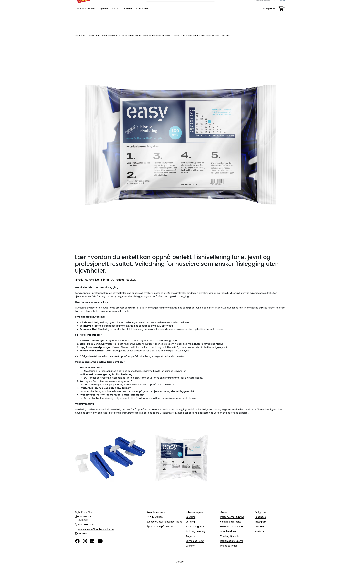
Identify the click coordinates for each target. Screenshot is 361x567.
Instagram (260, 521)
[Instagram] (85, 541)
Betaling (190, 521)
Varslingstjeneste (229, 536)
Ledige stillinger (228, 545)
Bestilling (190, 517)
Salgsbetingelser (195, 526)
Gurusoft (180, 561)
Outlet (115, 8)
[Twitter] (77, 541)
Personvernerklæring (232, 517)
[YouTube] (100, 541)
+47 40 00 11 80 (86, 524)
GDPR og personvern (232, 526)
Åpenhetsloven (228, 531)
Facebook (260, 517)
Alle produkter (87, 8)
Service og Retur (195, 541)
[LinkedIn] (92, 541)
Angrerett (191, 536)
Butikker (128, 8)
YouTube (259, 531)
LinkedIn (259, 526)
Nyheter (104, 8)
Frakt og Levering (195, 531)
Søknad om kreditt (230, 521)
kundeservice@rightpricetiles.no (96, 529)
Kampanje (142, 8)
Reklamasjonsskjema (231, 541)
